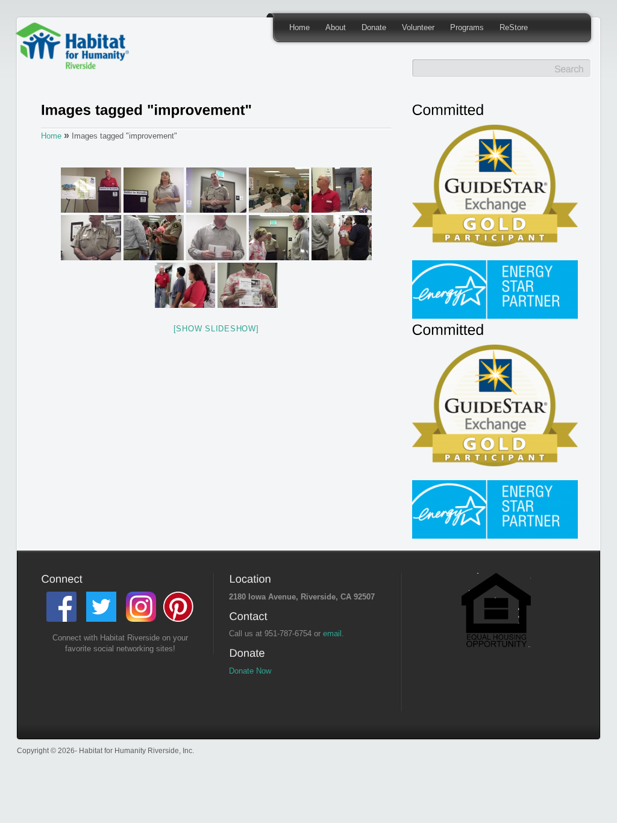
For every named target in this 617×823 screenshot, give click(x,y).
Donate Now (250, 670)
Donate (374, 27)
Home (299, 27)
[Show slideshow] (216, 328)
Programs (467, 27)
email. (333, 633)
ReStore (514, 27)
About (335, 27)
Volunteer (418, 27)
